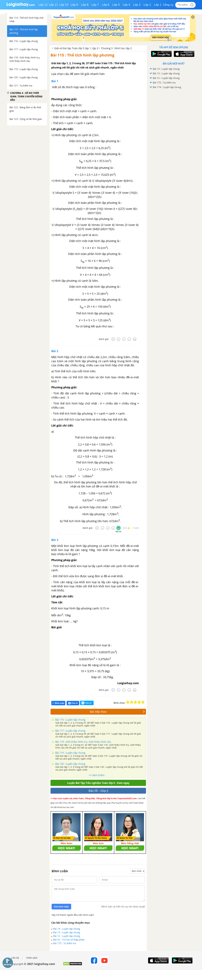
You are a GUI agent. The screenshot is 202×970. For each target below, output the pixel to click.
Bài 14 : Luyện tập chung (66, 928)
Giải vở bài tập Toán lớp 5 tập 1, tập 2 (76, 48)
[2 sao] (132, 702)
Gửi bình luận (61, 906)
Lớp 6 (105, 5)
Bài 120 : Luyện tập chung (70, 764)
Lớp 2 (147, 5)
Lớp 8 (85, 5)
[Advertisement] (173, 139)
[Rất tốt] (135, 339)
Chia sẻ (74, 703)
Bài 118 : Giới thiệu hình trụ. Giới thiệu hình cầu (83, 741)
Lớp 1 (157, 5)
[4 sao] (139, 702)
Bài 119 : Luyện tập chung (70, 753)
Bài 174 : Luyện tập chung (167, 87)
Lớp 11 (53, 5)
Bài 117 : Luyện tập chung (70, 730)
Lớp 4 (126, 5)
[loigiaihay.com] (20, 6)
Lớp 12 (43, 5)
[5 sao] (143, 702)
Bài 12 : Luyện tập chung (66, 936)
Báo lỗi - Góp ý (98, 791)
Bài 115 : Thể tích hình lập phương (82, 55)
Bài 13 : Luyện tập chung (66, 932)
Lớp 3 (137, 5)
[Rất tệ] (113, 339)
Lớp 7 (95, 5)
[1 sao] (128, 702)
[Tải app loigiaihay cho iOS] (184, 54)
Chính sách (31, 958)
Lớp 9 (74, 5)
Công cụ (168, 5)
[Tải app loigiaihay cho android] (161, 54)
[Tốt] (129, 339)
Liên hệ (15, 958)
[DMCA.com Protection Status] (72, 965)
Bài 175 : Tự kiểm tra (64, 943)
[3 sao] (135, 702)
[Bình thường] (124, 339)
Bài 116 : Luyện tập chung (70, 719)
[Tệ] (118, 339)
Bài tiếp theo (98, 711)
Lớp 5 (116, 5)
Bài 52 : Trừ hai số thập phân (69, 939)
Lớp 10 (63, 5)
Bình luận (59, 703)
